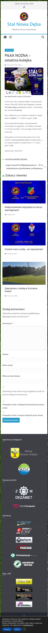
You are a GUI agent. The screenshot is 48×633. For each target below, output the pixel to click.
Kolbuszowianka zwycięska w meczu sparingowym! (23, 209)
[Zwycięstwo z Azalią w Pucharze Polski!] (23, 263)
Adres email (7, 365)
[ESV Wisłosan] (24, 529)
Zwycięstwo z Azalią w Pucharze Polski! (21, 290)
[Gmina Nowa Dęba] (24, 449)
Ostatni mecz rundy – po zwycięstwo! (24, 249)
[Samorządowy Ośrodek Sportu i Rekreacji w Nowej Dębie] (24, 465)
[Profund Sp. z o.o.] (24, 546)
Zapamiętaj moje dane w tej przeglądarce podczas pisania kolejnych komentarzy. (23, 393)
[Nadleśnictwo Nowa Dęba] (24, 561)
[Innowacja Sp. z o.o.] (24, 554)
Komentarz (7, 323)
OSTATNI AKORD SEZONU (16, 159)
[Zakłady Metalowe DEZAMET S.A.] (24, 487)
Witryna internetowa (11, 376)
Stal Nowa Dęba (24, 24)
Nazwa (5, 354)
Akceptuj (7, 629)
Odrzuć (17, 629)
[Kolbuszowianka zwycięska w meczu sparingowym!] (23, 182)
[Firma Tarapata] (24, 503)
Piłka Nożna (9, 50)
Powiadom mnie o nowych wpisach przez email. (22, 415)
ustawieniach (28, 625)
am (21, 65)
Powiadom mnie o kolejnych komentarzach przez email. (23, 406)
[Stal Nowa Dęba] (5, 37)
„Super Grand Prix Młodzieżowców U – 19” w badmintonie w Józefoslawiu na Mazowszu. (24, 167)
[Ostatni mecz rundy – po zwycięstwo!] (23, 224)
